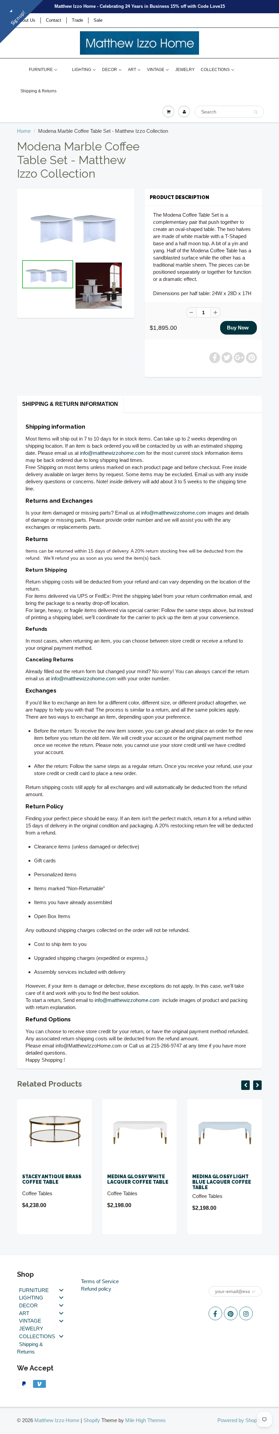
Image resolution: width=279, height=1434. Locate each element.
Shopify (91, 1420)
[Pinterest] (230, 1313)
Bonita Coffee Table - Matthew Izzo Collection (226, 1182)
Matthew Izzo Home (56, 1420)
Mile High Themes (145, 1420)
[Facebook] (215, 1313)
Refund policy (96, 1289)
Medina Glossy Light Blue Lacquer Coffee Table (140, 1182)
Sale (98, 20)
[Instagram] (246, 1313)
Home (24, 131)
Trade (77, 20)
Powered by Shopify (239, 1420)
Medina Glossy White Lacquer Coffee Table (56, 1179)
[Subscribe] (253, 1291)
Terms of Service (100, 1281)
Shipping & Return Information (70, 404)
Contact (53, 20)
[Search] (255, 112)
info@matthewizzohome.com (112, 453)
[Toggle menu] (61, 1289)
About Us (26, 20)
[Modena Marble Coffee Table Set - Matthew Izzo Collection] (75, 226)
